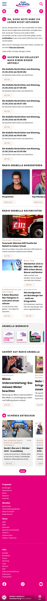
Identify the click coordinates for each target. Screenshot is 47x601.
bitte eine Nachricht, (16, 47)
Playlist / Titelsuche (9, 536)
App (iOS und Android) (10, 528)
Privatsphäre (7, 575)
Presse (4, 557)
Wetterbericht (7, 512)
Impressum (6, 572)
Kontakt (5, 551)
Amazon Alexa (7, 534)
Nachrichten (6, 505)
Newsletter (6, 554)
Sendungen (6, 486)
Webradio (5, 526)
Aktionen (5, 494)
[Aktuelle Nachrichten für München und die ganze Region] (4, 11)
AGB (3, 567)
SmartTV (5, 531)
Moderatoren (7, 489)
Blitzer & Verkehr (8, 510)
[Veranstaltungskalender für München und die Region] (41, 11)
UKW (4, 520)
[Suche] (41, 4)
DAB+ (4, 523)
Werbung (5, 559)
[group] (8, 335)
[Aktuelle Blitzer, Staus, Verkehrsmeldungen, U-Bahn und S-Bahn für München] (29, 11)
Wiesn (4, 491)
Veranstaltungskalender (11, 507)
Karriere (5, 565)
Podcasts (5, 497)
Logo (4, 562)
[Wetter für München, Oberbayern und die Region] (16, 11)
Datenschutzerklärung (10, 570)
